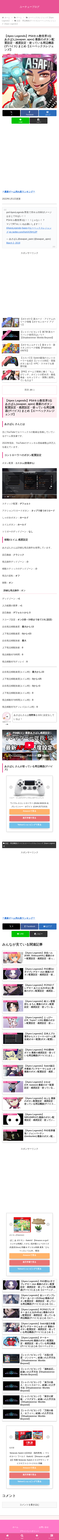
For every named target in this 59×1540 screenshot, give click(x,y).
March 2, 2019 (13, 243)
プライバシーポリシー (29, 1531)
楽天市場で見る (29, 818)
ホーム (15, 1527)
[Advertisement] (29, 157)
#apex (25, 228)
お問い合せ (44, 1527)
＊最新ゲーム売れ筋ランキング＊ (18, 192)
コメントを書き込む (29, 1505)
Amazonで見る (29, 1255)
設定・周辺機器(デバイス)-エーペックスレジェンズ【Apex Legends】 (29, 844)
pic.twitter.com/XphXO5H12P (23, 232)
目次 (27, 390)
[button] (38, 121)
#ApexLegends (13, 228)
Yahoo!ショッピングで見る (29, 825)
